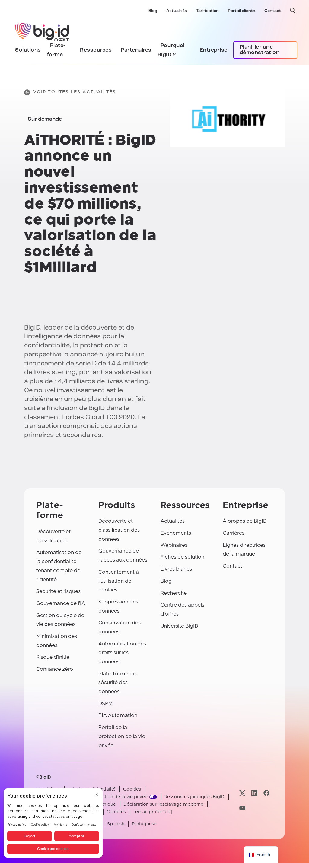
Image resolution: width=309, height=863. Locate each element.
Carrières (233, 533)
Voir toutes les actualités (74, 91)
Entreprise (214, 50)
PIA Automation (117, 715)
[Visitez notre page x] (242, 793)
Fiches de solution (182, 557)
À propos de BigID (245, 521)
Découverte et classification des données (119, 530)
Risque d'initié (52, 657)
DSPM (105, 703)
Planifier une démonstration (260, 50)
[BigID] (42, 31)
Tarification (207, 11)
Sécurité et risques (58, 591)
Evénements (176, 533)
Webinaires (174, 545)
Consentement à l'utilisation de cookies (118, 581)
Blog (152, 11)
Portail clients (241, 11)
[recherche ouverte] (292, 10)
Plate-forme (56, 50)
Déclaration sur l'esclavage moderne (163, 804)
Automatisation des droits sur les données (122, 652)
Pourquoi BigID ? (171, 50)
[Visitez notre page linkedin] (254, 793)
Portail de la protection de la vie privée (121, 736)
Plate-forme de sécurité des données (117, 682)
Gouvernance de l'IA (60, 603)
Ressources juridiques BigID (194, 796)
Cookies (132, 789)
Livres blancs (176, 569)
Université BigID (179, 626)
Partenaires (136, 50)
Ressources (96, 50)
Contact (272, 11)
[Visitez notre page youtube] (242, 807)
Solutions (28, 50)
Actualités (176, 11)
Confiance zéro (54, 669)
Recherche (174, 593)
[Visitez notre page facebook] (266, 793)
